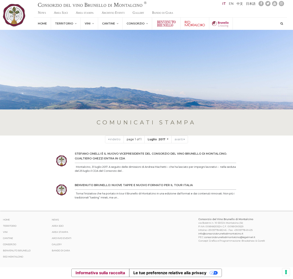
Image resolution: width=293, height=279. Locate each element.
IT (224, 4)
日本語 (251, 4)
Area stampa (85, 12)
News (42, 12)
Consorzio (136, 23)
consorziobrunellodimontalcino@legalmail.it (229, 237)
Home (42, 23)
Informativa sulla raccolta (100, 272)
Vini (88, 23)
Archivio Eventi (113, 12)
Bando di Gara (162, 12)
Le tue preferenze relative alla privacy (169, 272)
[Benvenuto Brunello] (166, 24)
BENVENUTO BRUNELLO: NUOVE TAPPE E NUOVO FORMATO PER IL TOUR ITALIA (134, 185)
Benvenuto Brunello (16, 250)
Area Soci (61, 12)
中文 (240, 4)
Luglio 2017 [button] (157, 139)
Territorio (65, 23)
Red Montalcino (13, 256)
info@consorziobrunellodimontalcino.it (220, 233)
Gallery (138, 12)
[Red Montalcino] (195, 24)
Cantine (109, 23)
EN (231, 4)
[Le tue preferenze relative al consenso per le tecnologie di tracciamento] (286, 272)
